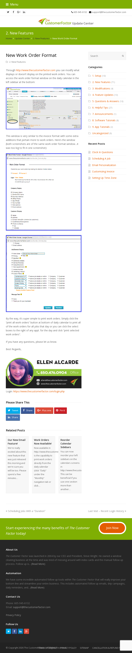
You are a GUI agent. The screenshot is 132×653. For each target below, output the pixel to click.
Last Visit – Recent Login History (106, 511)
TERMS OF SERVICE (47, 647)
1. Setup (96, 75)
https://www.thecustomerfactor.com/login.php (39, 391)
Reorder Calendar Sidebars (65, 443)
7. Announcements (102, 114)
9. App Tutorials (101, 126)
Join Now (112, 528)
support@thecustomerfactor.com (31, 607)
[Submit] (123, 56)
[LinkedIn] (20, 631)
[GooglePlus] (26, 631)
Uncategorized (100, 133)
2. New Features (17, 61)
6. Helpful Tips (100, 107)
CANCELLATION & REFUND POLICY (109, 647)
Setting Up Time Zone (104, 177)
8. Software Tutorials (104, 120)
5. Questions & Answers (105, 101)
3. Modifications (101, 88)
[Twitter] (8, 631)
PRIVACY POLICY (68, 647)
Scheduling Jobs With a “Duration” (26, 511)
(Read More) (38, 564)
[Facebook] (14, 631)
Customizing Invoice (103, 171)
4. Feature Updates (102, 94)
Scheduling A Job (101, 158)
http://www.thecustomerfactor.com (35, 70)
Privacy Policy (13, 615)
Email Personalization (104, 165)
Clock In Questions (102, 152)
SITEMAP (84, 647)
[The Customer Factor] (66, 21)
